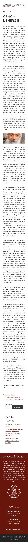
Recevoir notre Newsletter (14, 529)
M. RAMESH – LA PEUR (12, 397)
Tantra (13, 395)
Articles (7, 395)
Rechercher (9, 404)
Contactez (14, 515)
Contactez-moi (14, 523)
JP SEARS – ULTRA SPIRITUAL (14, 399)
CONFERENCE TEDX (11, 438)
